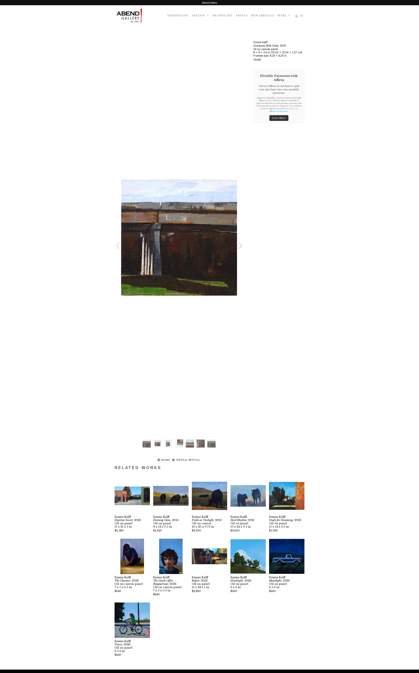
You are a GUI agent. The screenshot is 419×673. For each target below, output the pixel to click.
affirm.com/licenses (278, 111)
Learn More (279, 118)
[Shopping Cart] (302, 15)
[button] (200, 15)
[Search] (296, 16)
